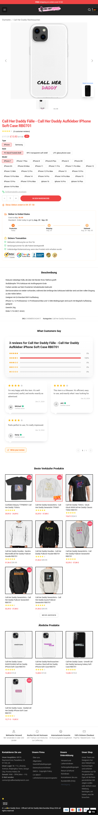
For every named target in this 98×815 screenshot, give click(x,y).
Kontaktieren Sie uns (69, 777)
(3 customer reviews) (21, 131)
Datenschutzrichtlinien (42, 768)
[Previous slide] (6, 60)
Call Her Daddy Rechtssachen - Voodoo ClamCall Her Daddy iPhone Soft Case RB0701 (47, 664)
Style (4, 149)
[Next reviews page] (90, 450)
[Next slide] (92, 60)
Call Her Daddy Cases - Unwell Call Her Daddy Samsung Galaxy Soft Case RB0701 (79, 664)
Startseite (6, 20)
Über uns (36, 757)
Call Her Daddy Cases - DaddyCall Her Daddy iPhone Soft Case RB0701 (18, 710)
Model (4, 157)
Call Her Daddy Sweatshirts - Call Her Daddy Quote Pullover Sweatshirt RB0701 (48, 599)
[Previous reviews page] (78, 450)
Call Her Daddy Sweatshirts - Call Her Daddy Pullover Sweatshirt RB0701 (78, 553)
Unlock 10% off (5, 803)
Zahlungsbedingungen (70, 767)
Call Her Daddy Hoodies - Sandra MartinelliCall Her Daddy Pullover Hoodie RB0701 (18, 553)
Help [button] (93, 812)
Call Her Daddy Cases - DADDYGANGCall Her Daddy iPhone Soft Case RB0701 (16, 664)
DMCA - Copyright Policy (42, 771)
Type (4, 141)
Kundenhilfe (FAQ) (68, 781)
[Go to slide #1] (42, 104)
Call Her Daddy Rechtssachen (27, 20)
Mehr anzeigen (49, 615)
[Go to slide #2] (56, 104)
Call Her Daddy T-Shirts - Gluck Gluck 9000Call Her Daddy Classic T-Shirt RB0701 (79, 507)
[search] (89, 9)
